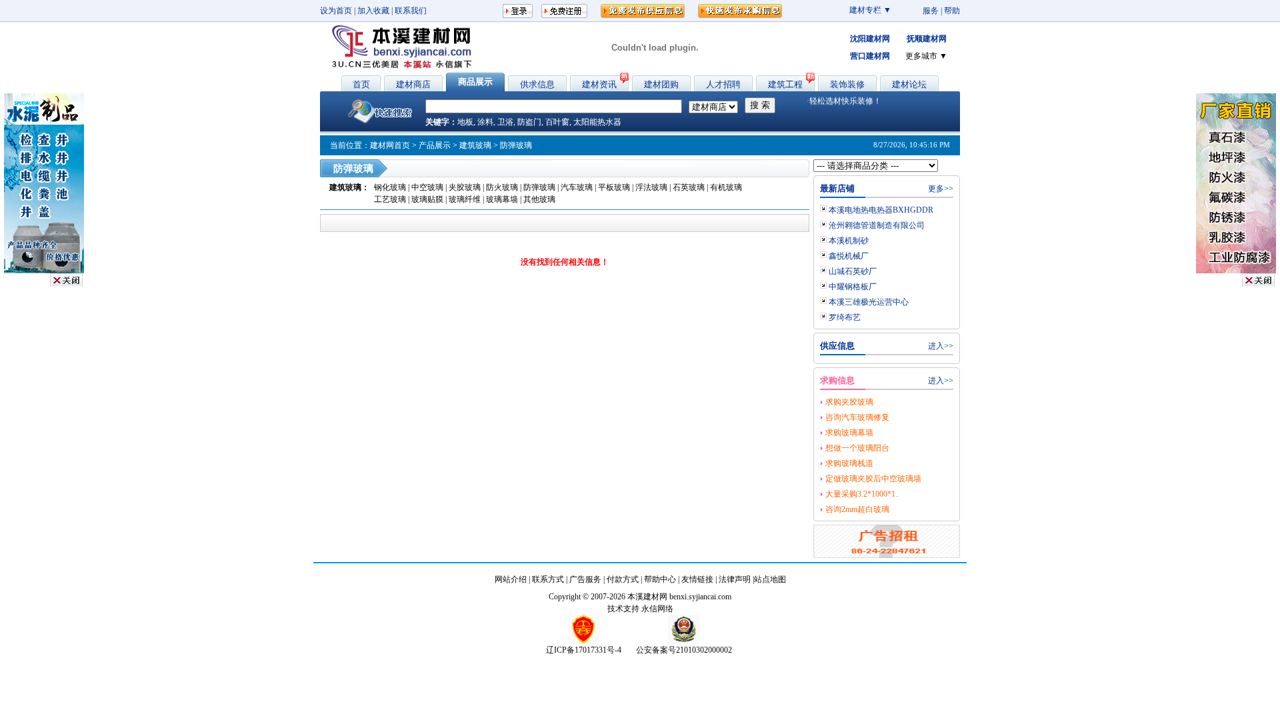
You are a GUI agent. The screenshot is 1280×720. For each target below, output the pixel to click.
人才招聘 (723, 84)
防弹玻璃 (539, 187)
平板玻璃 (614, 187)
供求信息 (537, 84)
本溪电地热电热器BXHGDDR (881, 210)
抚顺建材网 (927, 38)
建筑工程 (785, 84)
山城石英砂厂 (853, 271)
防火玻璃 (503, 187)
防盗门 (529, 122)
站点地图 (770, 579)
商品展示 (475, 82)
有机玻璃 (726, 187)
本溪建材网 (647, 596)
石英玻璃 (689, 187)
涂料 (485, 122)
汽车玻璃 (577, 187)
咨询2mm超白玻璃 (857, 509)
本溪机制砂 (849, 240)
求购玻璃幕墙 (849, 432)
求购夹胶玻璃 (849, 402)
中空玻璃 (428, 187)
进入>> (940, 346)
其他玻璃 (539, 199)
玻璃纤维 (465, 199)
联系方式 (548, 579)
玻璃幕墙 (502, 199)
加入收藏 (373, 10)
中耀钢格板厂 (853, 286)
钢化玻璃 (391, 187)
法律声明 (735, 579)
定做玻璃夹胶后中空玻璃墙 (873, 478)
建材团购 (661, 84)
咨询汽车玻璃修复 (857, 417)
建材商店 (413, 84)
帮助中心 (660, 579)
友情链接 (697, 579)
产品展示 (435, 145)
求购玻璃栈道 (849, 463)
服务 (931, 10)
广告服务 (585, 579)
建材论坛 (909, 84)
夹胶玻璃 (466, 187)
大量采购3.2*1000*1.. (862, 494)
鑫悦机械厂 (849, 256)
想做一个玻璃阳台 (857, 448)
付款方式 (623, 579)
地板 (465, 122)
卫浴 (505, 122)
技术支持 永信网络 (640, 608)
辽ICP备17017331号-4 (583, 650)
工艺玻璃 (390, 199)
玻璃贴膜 (427, 199)
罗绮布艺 (845, 317)
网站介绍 (511, 579)
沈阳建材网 (870, 38)
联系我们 (411, 10)
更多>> (940, 188)
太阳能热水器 (597, 122)
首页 (361, 84)
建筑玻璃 (475, 145)
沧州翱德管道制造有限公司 (877, 225)
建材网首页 (390, 145)
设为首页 (336, 10)
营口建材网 (870, 56)
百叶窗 (557, 122)
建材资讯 (599, 84)
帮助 (952, 10)
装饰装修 (847, 84)
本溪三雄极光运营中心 (869, 302)
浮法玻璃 (651, 187)
